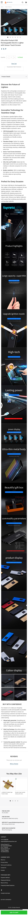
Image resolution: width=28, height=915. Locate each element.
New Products (8, 7)
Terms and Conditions (6, 865)
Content (3, 870)
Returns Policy (4, 883)
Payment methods (5, 877)
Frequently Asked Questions (7, 885)
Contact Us (3, 867)
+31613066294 (4, 839)
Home (2, 7)
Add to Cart (14, 912)
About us (3, 859)
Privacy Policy (4, 862)
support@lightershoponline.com (9, 841)
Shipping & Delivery (5, 880)
